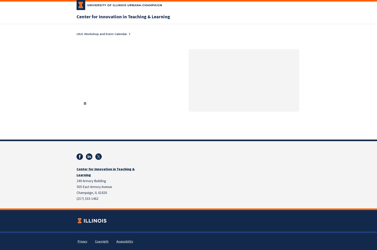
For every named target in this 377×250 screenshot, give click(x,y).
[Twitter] (98, 156)
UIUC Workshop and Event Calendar (102, 34)
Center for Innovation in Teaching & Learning (123, 17)
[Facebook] (79, 156)
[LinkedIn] (89, 156)
